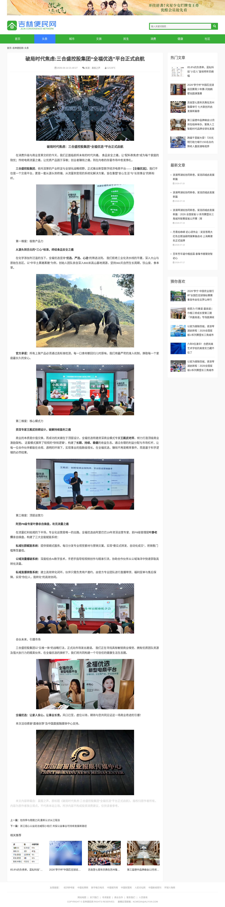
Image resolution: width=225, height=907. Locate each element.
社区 (207, 38)
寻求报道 (106, 897)
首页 (17, 38)
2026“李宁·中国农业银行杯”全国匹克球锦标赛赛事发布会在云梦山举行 (200, 295)
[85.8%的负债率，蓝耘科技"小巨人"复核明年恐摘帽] (26, 853)
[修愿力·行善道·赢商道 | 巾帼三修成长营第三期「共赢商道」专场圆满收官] (178, 313)
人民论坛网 (140, 887)
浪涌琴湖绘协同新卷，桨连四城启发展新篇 (193, 177)
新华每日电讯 (97, 887)
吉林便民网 (31, 25)
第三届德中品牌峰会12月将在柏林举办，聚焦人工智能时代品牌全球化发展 (201, 124)
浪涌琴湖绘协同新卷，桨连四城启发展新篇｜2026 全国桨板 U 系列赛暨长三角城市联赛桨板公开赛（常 (193, 214)
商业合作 (118, 897)
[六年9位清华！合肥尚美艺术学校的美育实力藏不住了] (178, 348)
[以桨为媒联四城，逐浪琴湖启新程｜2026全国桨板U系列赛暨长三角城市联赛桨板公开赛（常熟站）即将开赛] (178, 331)
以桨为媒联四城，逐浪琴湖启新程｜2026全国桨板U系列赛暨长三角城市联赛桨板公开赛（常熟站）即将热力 (200, 366)
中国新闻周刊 (154, 887)
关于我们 (94, 897)
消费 (153, 38)
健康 (180, 38)
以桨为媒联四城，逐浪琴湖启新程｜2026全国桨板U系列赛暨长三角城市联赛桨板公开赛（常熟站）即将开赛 (200, 331)
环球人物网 (169, 887)
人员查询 (143, 897)
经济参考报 (69, 887)
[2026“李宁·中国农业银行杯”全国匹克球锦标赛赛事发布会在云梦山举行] (178, 295)
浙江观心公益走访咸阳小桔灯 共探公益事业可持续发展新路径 (53, 826)
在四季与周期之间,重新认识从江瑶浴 (40, 820)
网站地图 (82, 897)
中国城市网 (112, 887)
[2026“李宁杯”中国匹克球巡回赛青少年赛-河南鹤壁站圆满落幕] (65, 853)
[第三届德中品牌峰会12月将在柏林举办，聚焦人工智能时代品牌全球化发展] (143, 853)
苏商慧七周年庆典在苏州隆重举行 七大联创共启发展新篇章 (120, 869)
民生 (126, 38)
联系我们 (131, 897)
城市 (72, 38)
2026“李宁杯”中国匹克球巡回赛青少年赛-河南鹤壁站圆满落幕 (200, 89)
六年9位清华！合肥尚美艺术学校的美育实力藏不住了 (200, 348)
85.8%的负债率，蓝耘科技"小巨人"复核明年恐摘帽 (38, 869)
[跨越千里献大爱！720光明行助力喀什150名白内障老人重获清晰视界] (178, 142)
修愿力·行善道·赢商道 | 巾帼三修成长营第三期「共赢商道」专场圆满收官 (200, 313)
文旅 (99, 38)
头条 (44, 38)
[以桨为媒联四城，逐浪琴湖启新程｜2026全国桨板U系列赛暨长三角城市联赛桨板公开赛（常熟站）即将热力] (178, 366)
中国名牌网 (82, 887)
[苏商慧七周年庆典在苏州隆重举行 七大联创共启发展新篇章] (104, 853)
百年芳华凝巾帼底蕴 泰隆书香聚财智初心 (193, 256)
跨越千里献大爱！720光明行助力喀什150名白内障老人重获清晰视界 (200, 142)
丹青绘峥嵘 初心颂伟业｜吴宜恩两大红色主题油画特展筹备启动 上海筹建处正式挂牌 (193, 236)
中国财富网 (126, 887)
